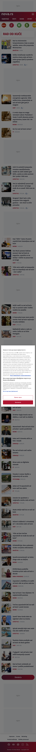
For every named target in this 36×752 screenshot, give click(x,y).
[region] (18, 376)
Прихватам (18, 402)
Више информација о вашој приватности (20, 375)
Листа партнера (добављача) (10, 391)
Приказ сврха (18, 397)
